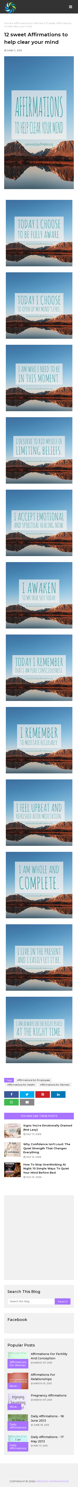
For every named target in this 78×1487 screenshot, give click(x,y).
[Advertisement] (39, 1238)
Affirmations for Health (21, 1084)
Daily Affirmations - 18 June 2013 (47, 1418)
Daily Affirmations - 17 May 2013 (47, 1439)
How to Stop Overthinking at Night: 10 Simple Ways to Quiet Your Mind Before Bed (46, 1168)
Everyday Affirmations (52, 1481)
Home (7, 23)
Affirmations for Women (28, 23)
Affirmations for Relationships (43, 1377)
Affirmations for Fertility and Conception (49, 1356)
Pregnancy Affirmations (49, 1395)
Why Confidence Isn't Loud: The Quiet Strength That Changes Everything (46, 1148)
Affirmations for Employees (33, 1080)
